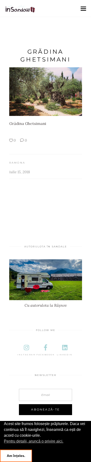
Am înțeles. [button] (16, 456)
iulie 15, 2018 (19, 172)
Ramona (17, 162)
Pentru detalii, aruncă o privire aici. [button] (33, 441)
